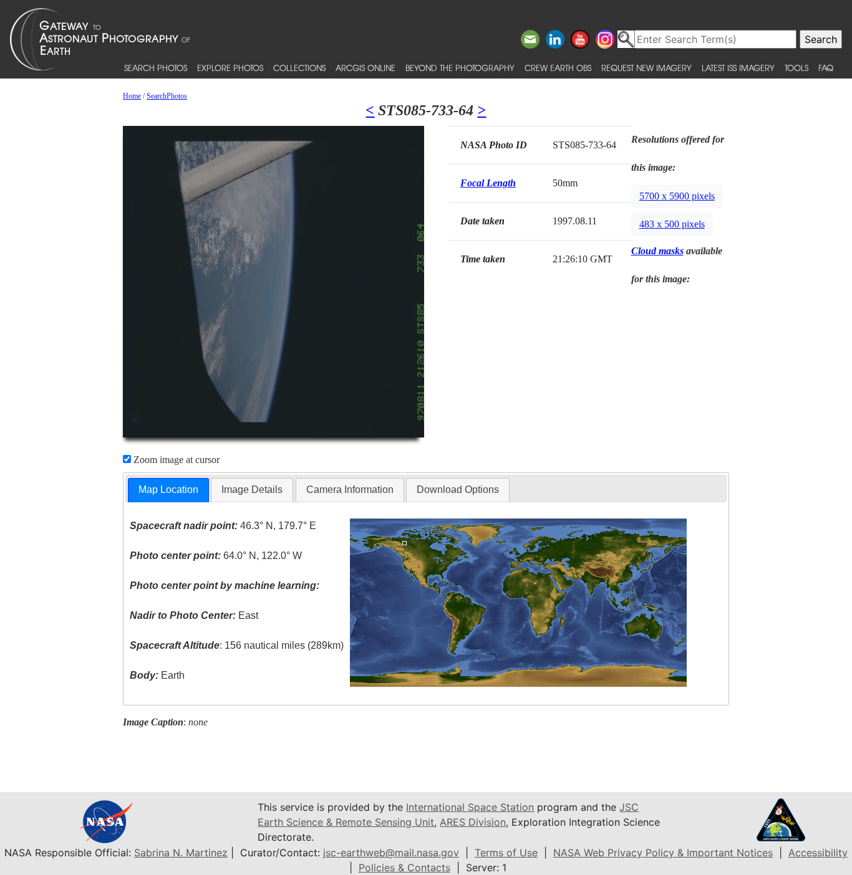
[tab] (168, 490)
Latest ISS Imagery (738, 68)
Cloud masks (657, 251)
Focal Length (488, 183)
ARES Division (473, 822)
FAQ (825, 68)
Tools (796, 68)
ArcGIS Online (365, 68)
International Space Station (470, 807)
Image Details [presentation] (252, 489)
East (194, 615)
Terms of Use (506, 852)
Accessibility (818, 852)
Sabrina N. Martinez (181, 852)
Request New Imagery (646, 68)
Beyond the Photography (460, 68)
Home (132, 96)
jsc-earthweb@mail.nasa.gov (391, 852)
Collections (299, 68)
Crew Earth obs (558, 68)
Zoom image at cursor (175, 459)
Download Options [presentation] (458, 489)
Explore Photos (230, 68)
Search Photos (155, 68)
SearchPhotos (167, 96)
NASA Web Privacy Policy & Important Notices (663, 852)
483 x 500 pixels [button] (672, 224)
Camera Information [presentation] (350, 489)
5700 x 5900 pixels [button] (677, 196)
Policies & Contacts (404, 867)
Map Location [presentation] (168, 489)
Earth (157, 675)
